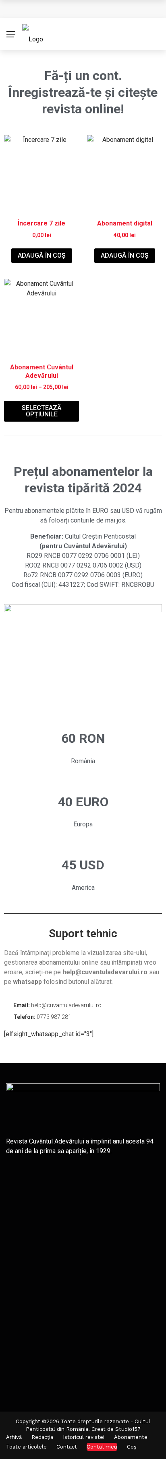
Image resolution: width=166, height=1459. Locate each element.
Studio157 (128, 1429)
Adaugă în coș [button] (42, 255)
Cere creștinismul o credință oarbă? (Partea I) (83, 9)
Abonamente (130, 1437)
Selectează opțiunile (42, 411)
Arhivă (14, 1437)
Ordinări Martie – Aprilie (86, 1183)
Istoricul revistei (83, 1437)
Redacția (42, 1437)
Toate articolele (26, 1447)
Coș (132, 1447)
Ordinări (60, 1255)
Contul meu (102, 1447)
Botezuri (62, 1219)
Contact (66, 1447)
